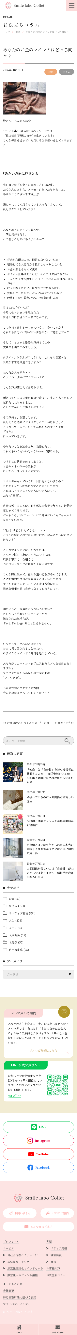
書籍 (53, 1262)
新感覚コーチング (18, 1262)
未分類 (13, 942)
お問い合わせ (58, 1332)
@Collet (14, 1096)
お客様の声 (53, 1268)
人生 (11, 920)
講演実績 (56, 1255)
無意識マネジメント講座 (22, 1275)
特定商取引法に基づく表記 (19, 1297)
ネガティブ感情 (18, 913)
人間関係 (14, 935)
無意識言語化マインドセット (25, 1268)
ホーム (19, 1332)
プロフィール (11, 1242)
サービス (8, 1248)
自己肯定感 (16, 950)
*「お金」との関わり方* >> (57, 723)
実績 (49, 1242)
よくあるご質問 (12, 1284)
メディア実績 (59, 1248)
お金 (50, 71)
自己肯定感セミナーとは (22, 1255)
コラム (66, 71)
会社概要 (8, 1291)
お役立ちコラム (56, 1275)
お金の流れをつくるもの (22, 723)
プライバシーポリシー (17, 1304)
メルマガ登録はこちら (43, 1050)
